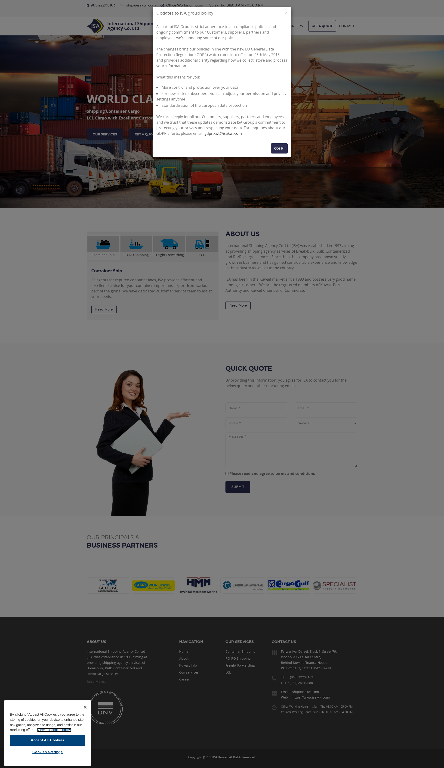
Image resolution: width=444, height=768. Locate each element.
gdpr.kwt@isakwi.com (223, 133)
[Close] (85, 707)
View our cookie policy (54, 730)
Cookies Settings (47, 752)
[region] (47, 733)
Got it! (279, 148)
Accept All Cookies (47, 740)
